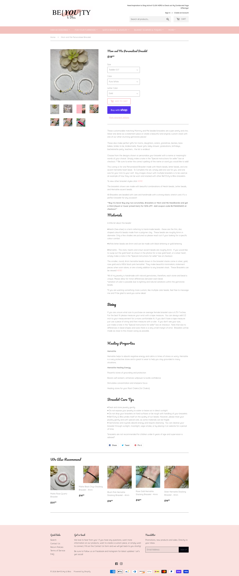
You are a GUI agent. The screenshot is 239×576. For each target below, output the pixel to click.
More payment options (119, 117)
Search (53, 540)
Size (109, 64)
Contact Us (55, 543)
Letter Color (112, 88)
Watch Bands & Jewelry (115, 30)
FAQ (52, 554)
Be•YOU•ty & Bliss (64, 571)
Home (52, 37)
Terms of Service (57, 550)
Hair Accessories (59, 30)
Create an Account (181, 13)
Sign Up (183, 550)
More (171, 30)
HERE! (140, 181)
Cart (183, 19)
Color (109, 76)
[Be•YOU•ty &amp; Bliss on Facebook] (116, 564)
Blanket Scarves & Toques (148, 30)
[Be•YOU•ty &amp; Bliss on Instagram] (121, 564)
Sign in (167, 13)
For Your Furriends (85, 30)
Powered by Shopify (82, 571)
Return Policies (56, 547)
